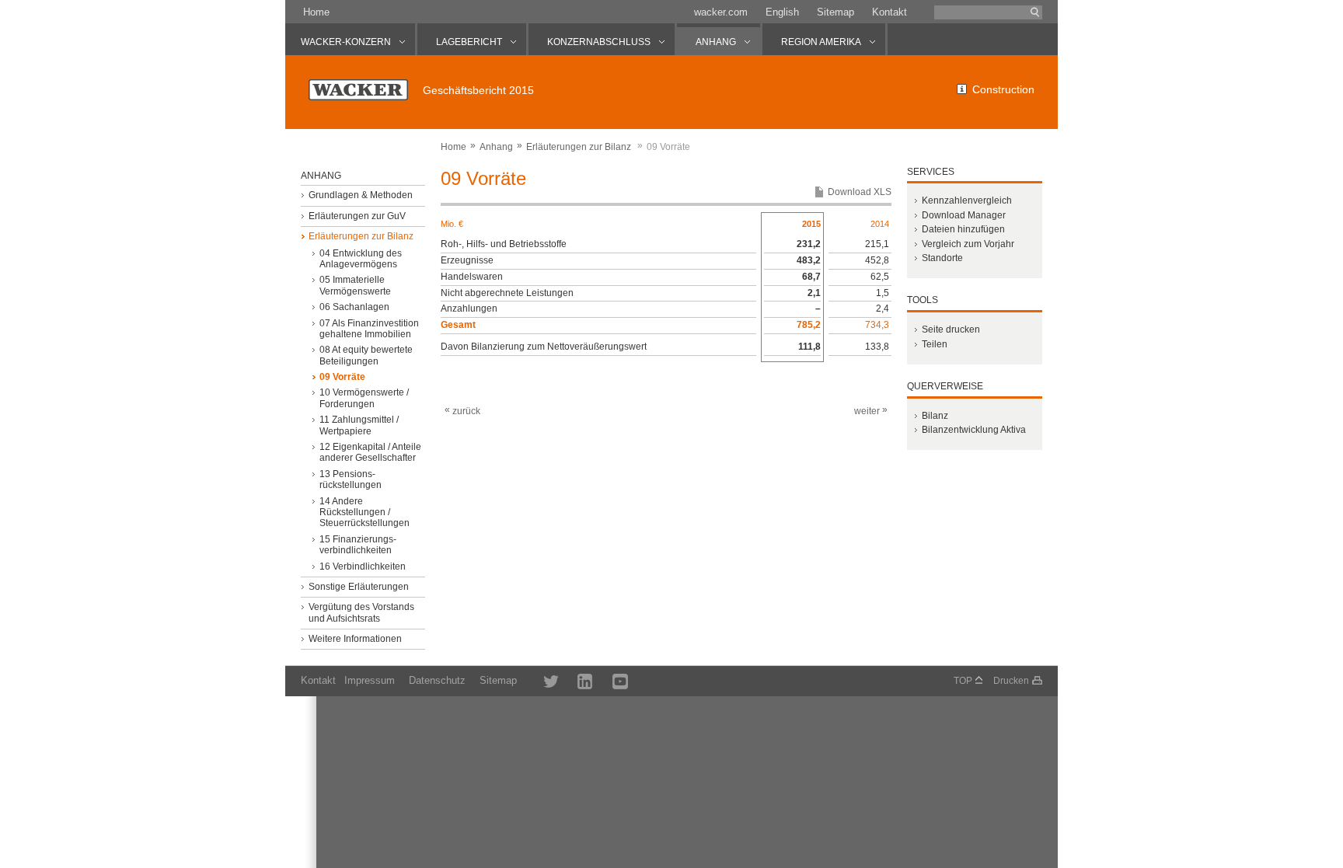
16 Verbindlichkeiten (362, 566)
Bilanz (935, 415)
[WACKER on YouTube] (613, 680)
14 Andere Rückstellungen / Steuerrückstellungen (364, 512)
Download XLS (859, 191)
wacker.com (721, 12)
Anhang (496, 146)
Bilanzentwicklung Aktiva (974, 429)
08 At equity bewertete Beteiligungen (366, 355)
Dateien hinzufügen (963, 229)
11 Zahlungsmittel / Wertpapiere (359, 425)
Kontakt (889, 12)
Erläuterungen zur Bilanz (578, 146)
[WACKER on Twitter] (542, 680)
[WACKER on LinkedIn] (578, 680)
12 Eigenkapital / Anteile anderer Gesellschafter (370, 452)
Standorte (942, 258)
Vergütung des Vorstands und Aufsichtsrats (361, 612)
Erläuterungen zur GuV (357, 216)
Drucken (1011, 680)
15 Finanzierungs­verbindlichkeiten (357, 545)
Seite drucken (951, 329)
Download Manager (964, 215)
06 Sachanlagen (354, 307)
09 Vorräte (342, 376)
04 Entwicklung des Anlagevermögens (360, 259)
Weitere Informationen (355, 638)
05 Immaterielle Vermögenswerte (355, 285)
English (782, 12)
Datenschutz (437, 680)
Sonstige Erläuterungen (359, 586)
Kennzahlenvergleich (967, 200)
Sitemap (835, 12)
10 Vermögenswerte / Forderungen (364, 398)
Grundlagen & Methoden (361, 195)
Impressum (369, 680)
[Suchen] (1035, 12)
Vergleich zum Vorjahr (968, 244)
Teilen (934, 344)
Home (316, 12)
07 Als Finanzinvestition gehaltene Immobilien (369, 329)
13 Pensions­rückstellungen (350, 479)
